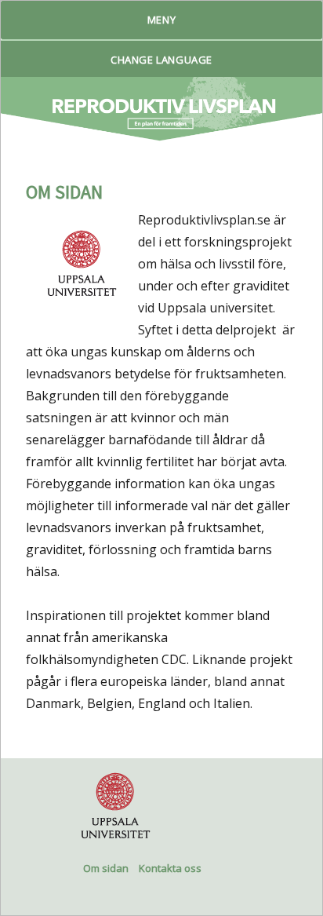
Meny (161, 20)
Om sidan (106, 868)
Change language (161, 60)
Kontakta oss (170, 868)
